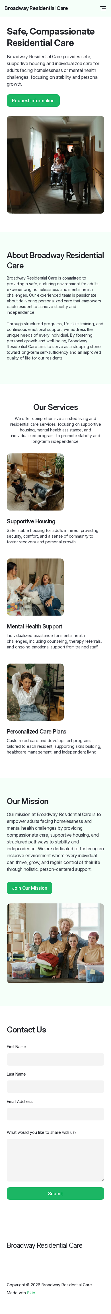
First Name (16, 1046)
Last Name (16, 1074)
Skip (31, 1292)
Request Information (33, 100)
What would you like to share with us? (42, 1132)
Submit (55, 1193)
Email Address (20, 1101)
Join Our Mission (29, 888)
